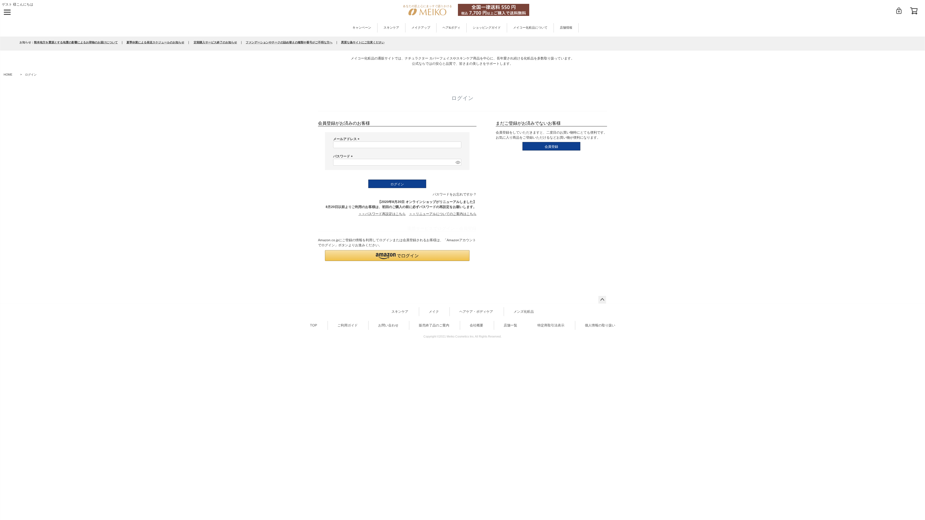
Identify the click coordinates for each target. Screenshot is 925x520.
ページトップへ (602, 300)
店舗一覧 (510, 325)
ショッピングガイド (487, 27)
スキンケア (391, 27)
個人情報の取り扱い (600, 325)
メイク (434, 311)
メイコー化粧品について (530, 27)
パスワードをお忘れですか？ (454, 194)
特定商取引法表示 (550, 325)
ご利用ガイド (347, 325)
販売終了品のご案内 (434, 325)
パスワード (343, 156)
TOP (313, 325)
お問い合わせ (388, 325)
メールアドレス (347, 139)
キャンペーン (361, 27)
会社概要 (476, 325)
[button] (397, 255)
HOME (8, 74)
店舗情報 (566, 27)
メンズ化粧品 (524, 311)
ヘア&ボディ (451, 27)
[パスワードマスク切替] (457, 162)
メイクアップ (420, 27)
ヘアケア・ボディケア (476, 311)
